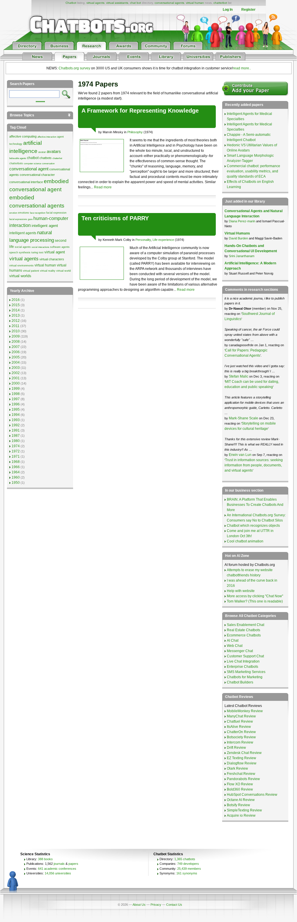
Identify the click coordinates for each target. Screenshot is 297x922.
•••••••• (40, 101)
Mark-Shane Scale (244, 418)
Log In (228, 10)
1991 (16, 430)
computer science (32, 163)
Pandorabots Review (243, 779)
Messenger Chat (240, 651)
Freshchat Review (241, 774)
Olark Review (237, 768)
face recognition (37, 213)
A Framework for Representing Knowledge (140, 110)
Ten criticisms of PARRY (115, 218)
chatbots (45, 158)
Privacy (156, 904)
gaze (30, 219)
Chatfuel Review (240, 721)
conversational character (37, 174)
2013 (16, 315)
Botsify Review (238, 805)
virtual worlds (20, 276)
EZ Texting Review (241, 758)
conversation (48, 163)
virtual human (195, 2)
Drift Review (236, 748)
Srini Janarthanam (241, 256)
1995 (16, 409)
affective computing (23, 136)
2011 (15, 326)
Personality (143, 239)
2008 (16, 342)
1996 (16, 404)
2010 (16, 331)
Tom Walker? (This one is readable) (255, 601)
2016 (16, 300)
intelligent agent (45, 225)
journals (59, 863)
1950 (16, 483)
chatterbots (16, 163)
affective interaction (46, 137)
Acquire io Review (241, 815)
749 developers (188, 863)
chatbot (33, 158)
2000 (16, 383)
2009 (16, 336)
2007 (16, 347)
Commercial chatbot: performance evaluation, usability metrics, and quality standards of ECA (253, 171)
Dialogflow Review (241, 763)
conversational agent (28, 169)
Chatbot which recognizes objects (253, 526)
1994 (16, 415)
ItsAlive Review (239, 727)
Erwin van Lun (240, 455)
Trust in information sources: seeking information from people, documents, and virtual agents (253, 465)
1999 (16, 389)
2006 (16, 352)
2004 (16, 362)
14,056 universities (58, 873)
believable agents (17, 158)
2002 (16, 373)
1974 (16, 446)
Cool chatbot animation (245, 541)
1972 (16, 451)
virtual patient (31, 270)
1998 (16, 394)
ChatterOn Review (241, 732)
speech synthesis (19, 252)
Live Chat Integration (243, 661)
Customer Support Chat (245, 656)
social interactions (40, 247)
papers (73, 863)
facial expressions (18, 219)
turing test (37, 252)
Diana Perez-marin (242, 221)
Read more (103, 187)
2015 (16, 305)
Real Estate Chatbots (243, 630)
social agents (23, 247)
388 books (45, 859)
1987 (16, 436)
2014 (16, 310)
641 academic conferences (57, 868)
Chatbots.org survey (74, 68)
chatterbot (220, 2)
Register (248, 10)
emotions (23, 212)
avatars (54, 151)
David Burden (238, 238)
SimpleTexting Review (244, 810)
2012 (16, 321)
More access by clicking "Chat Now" (255, 596)
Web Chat (234, 646)
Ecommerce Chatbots (244, 635)
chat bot (135, 2)
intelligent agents (22, 233)
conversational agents (169, 2)
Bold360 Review (240, 789)
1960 (16, 477)
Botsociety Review (241, 737)
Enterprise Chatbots (242, 667)
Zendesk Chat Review (244, 753)
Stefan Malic (239, 376)
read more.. (242, 68)
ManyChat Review (241, 716)
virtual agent (54, 252)
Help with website (241, 591)
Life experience (163, 239)
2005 (16, 357)
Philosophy (135, 132)
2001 (16, 378)
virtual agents (95, 2)
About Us (139, 904)
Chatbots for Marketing (244, 677)
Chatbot (71, 2)
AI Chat (232, 640)
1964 (16, 472)
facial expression (56, 212)
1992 (16, 425)
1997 (16, 399)
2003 (16, 368)
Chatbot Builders (240, 682)
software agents (60, 247)
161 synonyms (186, 873)
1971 (16, 456)
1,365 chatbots (184, 859)
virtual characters (51, 259)
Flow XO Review (240, 784)
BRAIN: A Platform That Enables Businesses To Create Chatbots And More (255, 504)
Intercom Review (240, 742)
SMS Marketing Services (246, 672)
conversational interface (26, 182)
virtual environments (21, 265)
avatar (42, 152)
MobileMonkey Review (245, 711)
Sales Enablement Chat (245, 625)
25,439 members (189, 868)
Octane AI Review (241, 800)
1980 (16, 441)
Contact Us (174, 904)
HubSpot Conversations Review (252, 795)
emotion (13, 213)
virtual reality (47, 270)
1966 (16, 467)
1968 (16, 462)
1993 (16, 420)
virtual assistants (117, 2)
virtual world (63, 270)
